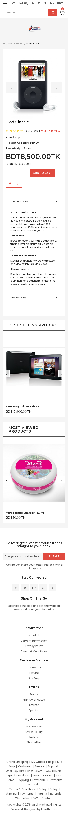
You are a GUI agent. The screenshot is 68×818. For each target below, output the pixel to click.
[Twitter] (25, 587)
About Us (34, 635)
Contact (47, 798)
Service (40, 766)
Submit (54, 556)
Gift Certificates (34, 700)
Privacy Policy (34, 646)
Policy (42, 789)
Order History (34, 732)
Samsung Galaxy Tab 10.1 (23, 406)
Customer (25, 766)
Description (19, 201)
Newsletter (34, 742)
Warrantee (22, 798)
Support (53, 766)
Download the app (20, 606)
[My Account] (52, 3)
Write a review (50, 130)
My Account (34, 726)
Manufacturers (43, 775)
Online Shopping (17, 762)
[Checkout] (45, 3)
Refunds (55, 794)
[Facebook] (15, 587)
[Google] (34, 587)
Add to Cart (42, 172)
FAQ (35, 798)
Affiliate (34, 705)
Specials (34, 710)
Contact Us (34, 667)
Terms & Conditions (34, 651)
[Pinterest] (43, 587)
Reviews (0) (18, 297)
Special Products (19, 775)
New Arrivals (53, 771)
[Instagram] (52, 587)
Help (51, 762)
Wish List (34, 737)
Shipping (23, 780)
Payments (39, 780)
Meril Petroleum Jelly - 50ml (25, 512)
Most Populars (15, 771)
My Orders (38, 762)
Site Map (34, 678)
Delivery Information (34, 641)
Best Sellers (34, 771)
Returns (34, 673)
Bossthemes (49, 809)
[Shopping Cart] (39, 3)
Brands (34, 694)
